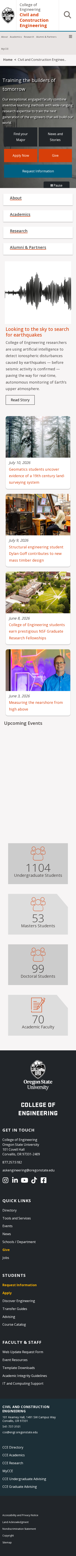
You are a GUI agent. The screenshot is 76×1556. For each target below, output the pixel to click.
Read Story (20, 399)
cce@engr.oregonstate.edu (20, 1432)
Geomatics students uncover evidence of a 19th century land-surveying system (37, 476)
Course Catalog (14, 1324)
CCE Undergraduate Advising (24, 1479)
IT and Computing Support (22, 1383)
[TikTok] (35, 1180)
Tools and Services (16, 1218)
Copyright (8, 1535)
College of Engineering (30, 7)
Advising (8, 1316)
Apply (7, 1293)
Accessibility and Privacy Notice (20, 1515)
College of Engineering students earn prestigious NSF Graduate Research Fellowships (37, 631)
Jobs (5, 1257)
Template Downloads (18, 1368)
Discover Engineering (18, 1301)
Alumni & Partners (46, 36)
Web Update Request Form (22, 1352)
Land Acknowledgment (15, 1522)
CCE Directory (12, 1447)
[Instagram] (6, 1180)
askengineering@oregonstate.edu (28, 1170)
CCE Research (12, 1463)
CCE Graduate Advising (19, 1486)
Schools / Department (19, 1242)
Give (55, 155)
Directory (9, 1210)
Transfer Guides (14, 1309)
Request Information (38, 171)
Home (8, 59)
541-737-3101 (11, 1426)
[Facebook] (44, 1180)
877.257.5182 (12, 1162)
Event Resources (15, 1360)
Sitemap (7, 1542)
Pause (57, 185)
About (4, 36)
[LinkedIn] (15, 1180)
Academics (16, 36)
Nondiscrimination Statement (19, 1529)
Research (29, 36)
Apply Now (21, 155)
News (6, 1234)
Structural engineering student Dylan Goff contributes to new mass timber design (36, 554)
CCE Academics (13, 1455)
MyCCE (5, 48)
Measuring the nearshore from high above (36, 705)
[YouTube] (25, 1180)
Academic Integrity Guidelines (24, 1375)
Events (7, 1226)
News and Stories (55, 137)
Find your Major (21, 137)
